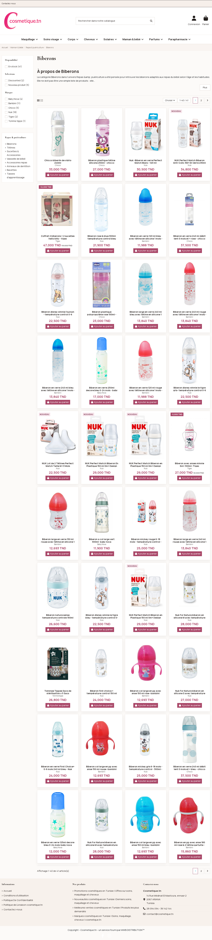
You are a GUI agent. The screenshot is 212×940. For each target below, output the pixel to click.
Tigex (58, 241)
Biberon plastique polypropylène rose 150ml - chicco (101, 314)
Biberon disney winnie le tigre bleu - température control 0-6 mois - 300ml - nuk (101, 618)
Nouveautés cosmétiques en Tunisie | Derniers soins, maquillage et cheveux (103, 901)
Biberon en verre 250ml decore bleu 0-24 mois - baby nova (101, 390)
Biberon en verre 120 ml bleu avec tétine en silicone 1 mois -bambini (145, 238)
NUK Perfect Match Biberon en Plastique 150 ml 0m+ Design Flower (145, 618)
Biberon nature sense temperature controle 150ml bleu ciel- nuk (57, 618)
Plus (205, 87)
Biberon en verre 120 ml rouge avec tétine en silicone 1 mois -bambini (145, 390)
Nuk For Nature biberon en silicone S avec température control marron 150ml (189, 693)
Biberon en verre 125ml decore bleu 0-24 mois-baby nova (57, 843)
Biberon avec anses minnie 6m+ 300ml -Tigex (189, 464)
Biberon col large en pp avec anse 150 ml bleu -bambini (145, 843)
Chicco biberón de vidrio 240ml (57, 161)
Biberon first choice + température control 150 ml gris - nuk (102, 693)
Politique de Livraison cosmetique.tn (23, 904)
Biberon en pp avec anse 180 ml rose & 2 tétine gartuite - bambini (189, 845)
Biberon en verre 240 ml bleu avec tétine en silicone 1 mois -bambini (57, 390)
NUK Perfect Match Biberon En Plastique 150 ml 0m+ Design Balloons (101, 466)
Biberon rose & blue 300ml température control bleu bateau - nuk (102, 238)
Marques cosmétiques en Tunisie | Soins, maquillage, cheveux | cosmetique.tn (102, 917)
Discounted (16, 80)
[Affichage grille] (38, 100)
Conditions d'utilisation (16, 895)
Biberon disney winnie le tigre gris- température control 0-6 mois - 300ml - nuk (189, 390)
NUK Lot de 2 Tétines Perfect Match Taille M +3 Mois (58, 464)
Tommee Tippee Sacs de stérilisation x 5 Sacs (57, 692)
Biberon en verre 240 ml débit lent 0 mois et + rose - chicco (189, 237)
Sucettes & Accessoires (13, 153)
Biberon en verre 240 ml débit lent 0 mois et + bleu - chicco (189, 768)
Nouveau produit (18, 84)
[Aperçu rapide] (58, 155)
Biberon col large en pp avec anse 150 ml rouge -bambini (101, 768)
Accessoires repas (17, 162)
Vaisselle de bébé (16, 158)
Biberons (11, 143)
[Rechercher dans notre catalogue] (151, 21)
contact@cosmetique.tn (160, 914)
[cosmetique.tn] (23, 20)
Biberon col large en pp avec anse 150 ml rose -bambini (145, 692)
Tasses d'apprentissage (16, 175)
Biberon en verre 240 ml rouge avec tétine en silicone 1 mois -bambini (189, 314)
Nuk (145, 165)
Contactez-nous (9, 3)
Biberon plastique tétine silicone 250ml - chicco (101, 161)
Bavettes (12, 170)
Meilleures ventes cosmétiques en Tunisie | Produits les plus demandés (106, 909)
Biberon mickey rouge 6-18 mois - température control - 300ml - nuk (145, 542)
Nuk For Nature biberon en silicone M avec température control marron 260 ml (189, 618)
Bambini (145, 241)
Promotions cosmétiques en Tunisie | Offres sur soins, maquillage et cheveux (103, 892)
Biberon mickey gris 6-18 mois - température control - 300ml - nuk (145, 769)
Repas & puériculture (15, 137)
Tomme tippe (57, 695)
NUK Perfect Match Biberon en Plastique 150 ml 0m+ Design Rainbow (145, 466)
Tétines (11, 147)
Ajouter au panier (59, 174)
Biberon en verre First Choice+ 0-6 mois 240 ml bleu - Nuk (57, 768)
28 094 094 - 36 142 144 (159, 908)
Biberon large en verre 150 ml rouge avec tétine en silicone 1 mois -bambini (57, 542)
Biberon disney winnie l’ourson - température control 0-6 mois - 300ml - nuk (57, 314)
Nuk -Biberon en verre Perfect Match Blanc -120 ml (145, 161)
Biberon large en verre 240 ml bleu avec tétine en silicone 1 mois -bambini (146, 314)
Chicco (58, 165)
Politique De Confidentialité (18, 900)
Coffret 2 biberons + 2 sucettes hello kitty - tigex (57, 237)
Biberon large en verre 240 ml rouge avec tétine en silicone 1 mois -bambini (189, 542)
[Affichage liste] (41, 100)
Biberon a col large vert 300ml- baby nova (102, 540)
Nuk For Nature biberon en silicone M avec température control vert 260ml (101, 845)
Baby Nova (101, 392)
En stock (15, 66)
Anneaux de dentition (18, 166)
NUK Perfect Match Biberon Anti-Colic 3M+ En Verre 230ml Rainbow (189, 163)
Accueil (8, 890)
